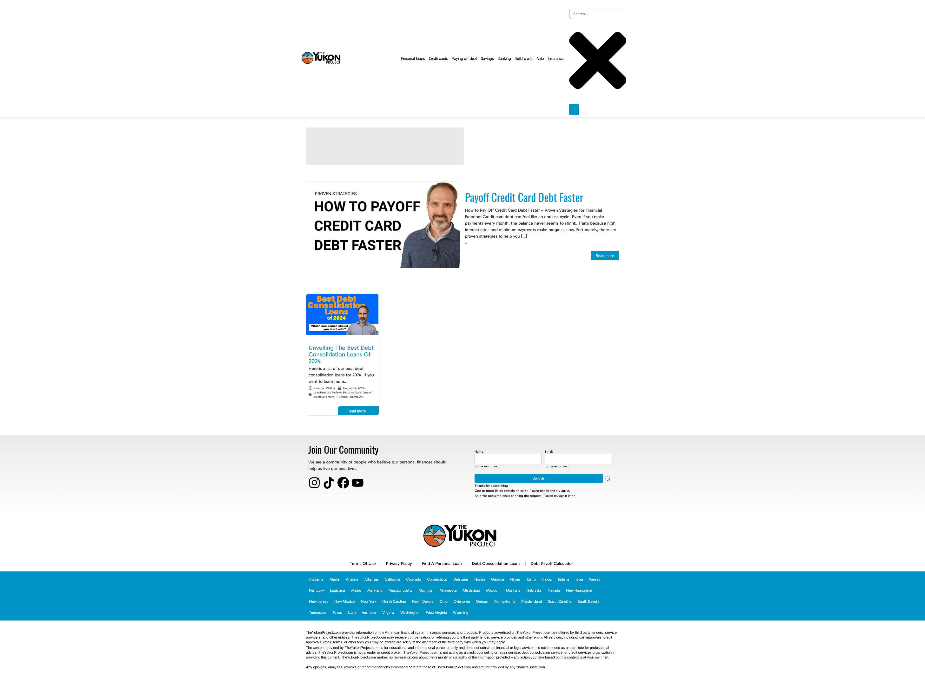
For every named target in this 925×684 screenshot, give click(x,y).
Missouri (493, 590)
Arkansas (371, 579)
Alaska (335, 579)
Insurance (555, 58)
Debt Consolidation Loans (496, 563)
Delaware (460, 579)
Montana (513, 590)
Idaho (531, 579)
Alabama (316, 579)
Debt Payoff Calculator (552, 563)
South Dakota (588, 601)
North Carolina (394, 601)
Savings (487, 58)
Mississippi (471, 590)
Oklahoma (462, 601)
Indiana (563, 579)
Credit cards (438, 58)
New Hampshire (579, 590)
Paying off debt (464, 58)
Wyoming (460, 612)
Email (549, 451)
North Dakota (422, 601)
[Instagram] (314, 483)
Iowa (579, 579)
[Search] (574, 109)
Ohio (443, 601)
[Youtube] (358, 483)
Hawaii (515, 579)
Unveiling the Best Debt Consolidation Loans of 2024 (341, 354)
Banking (504, 58)
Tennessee (317, 612)
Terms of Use (363, 563)
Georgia (497, 579)
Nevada (554, 590)
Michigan (426, 590)
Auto (540, 58)
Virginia (388, 612)
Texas (337, 612)
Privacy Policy (399, 563)
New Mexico (344, 601)
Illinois (547, 579)
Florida (479, 579)
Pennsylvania (504, 601)
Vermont (369, 612)
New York (368, 601)
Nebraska (533, 590)
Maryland (374, 590)
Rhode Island (531, 601)
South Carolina (559, 601)
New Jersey (318, 601)
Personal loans (413, 58)
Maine (356, 590)
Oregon (482, 601)
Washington (410, 612)
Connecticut (437, 579)
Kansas (594, 579)
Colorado (413, 579)
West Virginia (436, 612)
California (392, 579)
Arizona (352, 579)
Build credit (524, 58)
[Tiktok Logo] (329, 483)
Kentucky (316, 590)
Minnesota (448, 590)
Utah (352, 612)
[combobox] (597, 14)
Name (479, 451)
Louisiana (337, 590)
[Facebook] (343, 483)
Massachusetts (400, 590)
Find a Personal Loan (442, 563)
